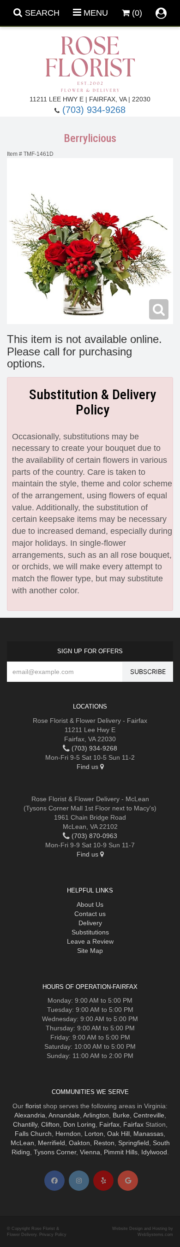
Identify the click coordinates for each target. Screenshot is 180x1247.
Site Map (90, 950)
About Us (90, 904)
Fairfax (109, 1124)
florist (33, 1106)
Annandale (64, 1115)
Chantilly (25, 1124)
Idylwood (154, 1152)
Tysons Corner (55, 1152)
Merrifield (51, 1143)
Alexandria (29, 1115)
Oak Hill (118, 1133)
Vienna (90, 1152)
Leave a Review (90, 941)
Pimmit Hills (121, 1152)
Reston (104, 1143)
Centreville (148, 1115)
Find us (88, 766)
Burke (121, 1115)
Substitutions (90, 932)
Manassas (148, 1133)
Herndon (68, 1133)
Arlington (96, 1115)
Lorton (93, 1133)
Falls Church (33, 1133)
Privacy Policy (52, 1234)
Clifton (50, 1124)
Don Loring (79, 1124)
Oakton (79, 1143)
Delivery (90, 923)
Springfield (133, 1143)
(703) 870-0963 (93, 835)
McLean (22, 1143)
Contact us (90, 913)
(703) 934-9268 (94, 110)
